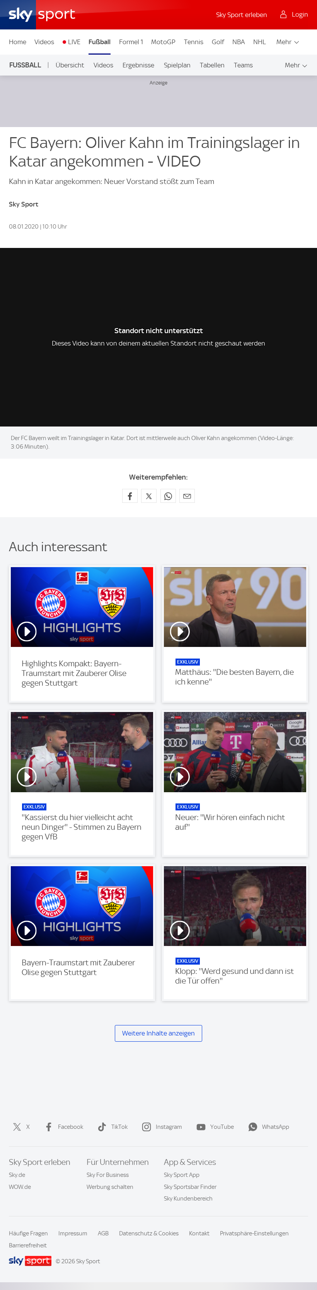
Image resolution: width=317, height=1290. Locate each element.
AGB (103, 1233)
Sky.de (17, 1174)
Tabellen (212, 65)
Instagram (169, 1126)
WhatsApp (275, 1126)
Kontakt (199, 1233)
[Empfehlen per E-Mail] (187, 496)
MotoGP (163, 42)
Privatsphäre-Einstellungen (254, 1233)
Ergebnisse (138, 65)
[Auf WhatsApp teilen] (168, 496)
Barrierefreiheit (28, 1245)
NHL (259, 42)
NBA (238, 42)
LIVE (74, 42)
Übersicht (70, 65)
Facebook (70, 1126)
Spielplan (177, 65)
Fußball (100, 42)
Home (17, 42)
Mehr (283, 42)
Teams (243, 65)
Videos (44, 42)
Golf (218, 42)
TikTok (119, 1126)
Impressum (72, 1233)
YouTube (222, 1126)
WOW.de (20, 1186)
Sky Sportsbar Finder (190, 1186)
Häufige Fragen (28, 1233)
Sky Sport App (181, 1174)
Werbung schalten (110, 1186)
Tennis (193, 42)
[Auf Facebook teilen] (130, 496)
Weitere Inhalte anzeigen (158, 1033)
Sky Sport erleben (241, 15)
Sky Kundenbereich (188, 1198)
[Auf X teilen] (149, 496)
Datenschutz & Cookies (149, 1233)
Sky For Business (108, 1174)
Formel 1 (131, 42)
